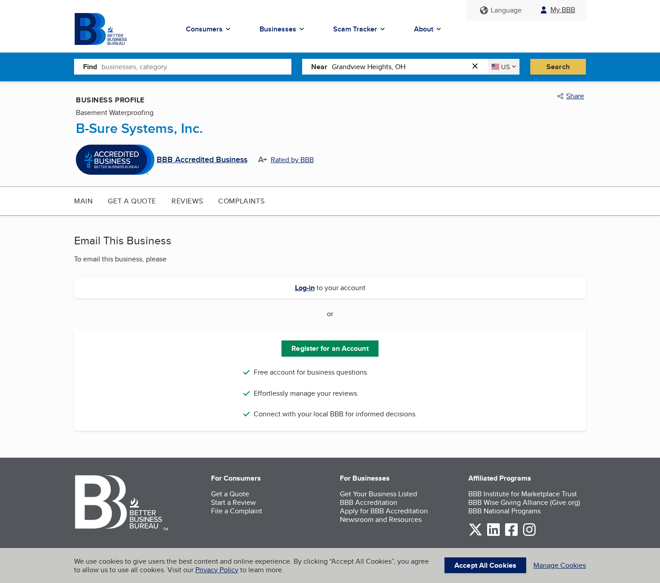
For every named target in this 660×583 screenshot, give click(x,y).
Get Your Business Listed (378, 494)
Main (83, 201)
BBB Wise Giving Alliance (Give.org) (524, 502)
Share (575, 96)
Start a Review (233, 502)
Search (558, 67)
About (423, 29)
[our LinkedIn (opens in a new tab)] (493, 534)
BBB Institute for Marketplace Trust (522, 494)
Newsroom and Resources (381, 519)
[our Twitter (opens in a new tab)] (475, 534)
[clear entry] (477, 67)
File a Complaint (236, 511)
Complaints (241, 201)
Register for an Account (329, 348)
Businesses (278, 29)
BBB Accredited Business (202, 160)
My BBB (562, 9)
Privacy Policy (216, 570)
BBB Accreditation (368, 502)
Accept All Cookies (485, 565)
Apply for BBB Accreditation (384, 511)
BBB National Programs (504, 511)
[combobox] (196, 66)
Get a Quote (132, 201)
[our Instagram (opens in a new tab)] (529, 534)
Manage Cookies (559, 565)
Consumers (204, 29)
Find (90, 67)
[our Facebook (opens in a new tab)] (511, 534)
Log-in (305, 288)
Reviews (187, 201)
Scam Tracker (355, 29)
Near (319, 67)
